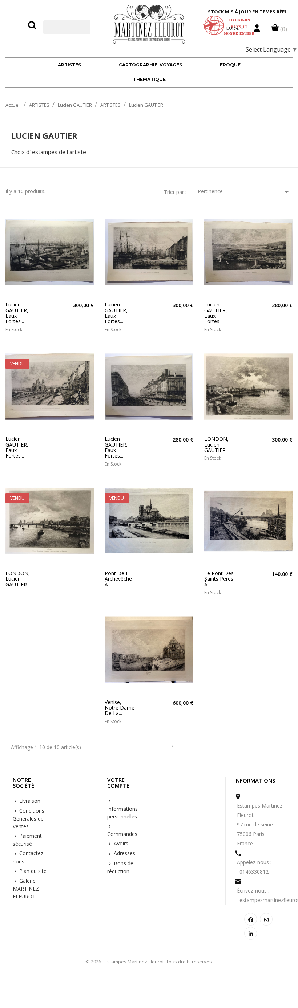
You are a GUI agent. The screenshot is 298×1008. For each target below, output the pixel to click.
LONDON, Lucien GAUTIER (216, 444)
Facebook (251, 919)
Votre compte (118, 783)
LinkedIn (251, 933)
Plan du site (32, 870)
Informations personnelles (122, 812)
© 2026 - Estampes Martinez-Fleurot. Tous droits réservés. (149, 961)
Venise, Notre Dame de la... (119, 707)
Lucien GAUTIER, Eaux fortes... (16, 313)
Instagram (266, 919)
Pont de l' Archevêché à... (118, 578)
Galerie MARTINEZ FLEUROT (26, 888)
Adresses (123, 853)
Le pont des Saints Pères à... (219, 578)
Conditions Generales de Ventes (28, 818)
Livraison (29, 800)
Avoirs (120, 843)
